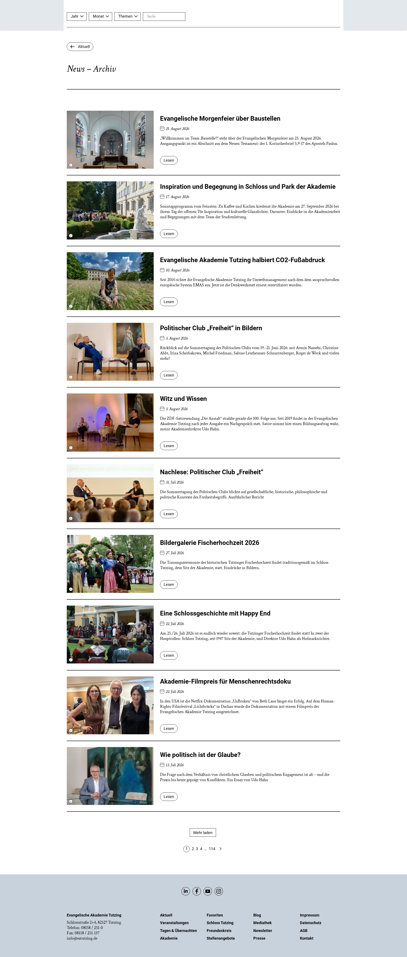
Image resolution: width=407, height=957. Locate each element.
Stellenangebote (221, 938)
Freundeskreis (219, 930)
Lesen (169, 160)
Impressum (309, 915)
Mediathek (262, 923)
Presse (259, 938)
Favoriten (215, 915)
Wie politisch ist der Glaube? (200, 754)
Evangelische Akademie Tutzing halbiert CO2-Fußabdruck (242, 260)
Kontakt (306, 938)
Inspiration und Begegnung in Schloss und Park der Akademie (248, 186)
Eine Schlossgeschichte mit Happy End (215, 613)
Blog (257, 915)
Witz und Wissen (183, 398)
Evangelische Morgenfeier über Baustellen (220, 118)
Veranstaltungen (174, 923)
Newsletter (262, 930)
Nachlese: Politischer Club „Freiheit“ (211, 472)
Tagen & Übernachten (178, 930)
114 (212, 848)
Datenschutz (310, 923)
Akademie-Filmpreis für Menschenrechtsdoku (225, 681)
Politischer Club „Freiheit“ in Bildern (211, 328)
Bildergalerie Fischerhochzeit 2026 (209, 542)
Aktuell (166, 915)
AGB (303, 930)
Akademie (169, 938)
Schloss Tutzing (220, 923)
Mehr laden (202, 832)
